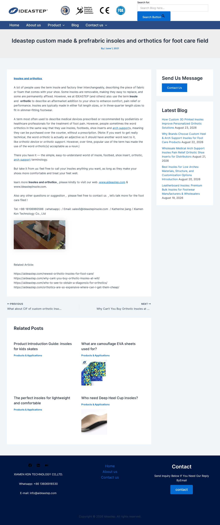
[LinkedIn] (38, 466)
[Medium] (47, 466)
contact (181, 490)
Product (54, 25)
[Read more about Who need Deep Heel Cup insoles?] (94, 421)
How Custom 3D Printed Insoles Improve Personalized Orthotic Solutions (183, 123)
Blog (75, 25)
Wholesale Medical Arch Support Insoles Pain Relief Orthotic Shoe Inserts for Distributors (183, 152)
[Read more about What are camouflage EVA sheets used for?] (94, 372)
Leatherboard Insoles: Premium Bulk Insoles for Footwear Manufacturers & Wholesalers (182, 189)
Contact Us (174, 87)
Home (14, 25)
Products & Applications (28, 355)
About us (33, 25)
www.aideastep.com (112, 182)
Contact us (94, 25)
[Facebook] (30, 466)
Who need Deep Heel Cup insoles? (109, 398)
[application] (63, 25)
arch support (121, 128)
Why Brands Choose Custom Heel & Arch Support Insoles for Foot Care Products (184, 138)
